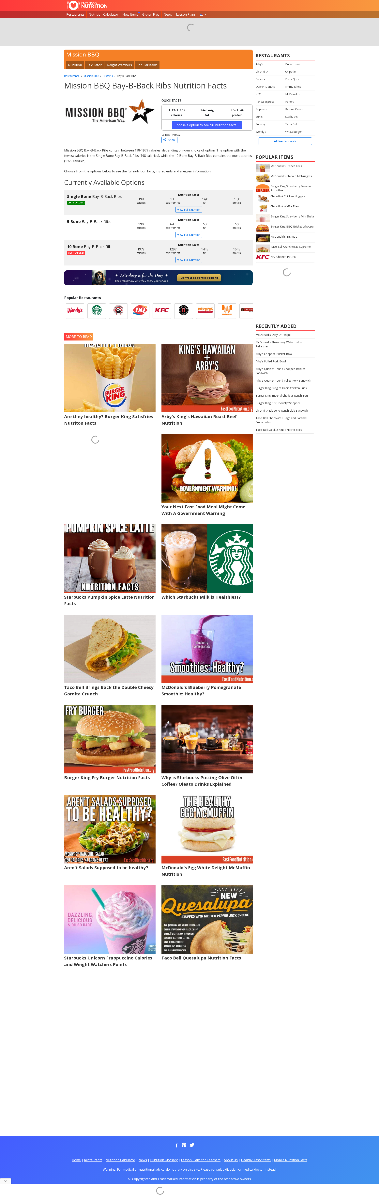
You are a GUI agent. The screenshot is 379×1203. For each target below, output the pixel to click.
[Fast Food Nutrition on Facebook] (176, 1145)
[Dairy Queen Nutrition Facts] (140, 311)
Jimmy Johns (293, 86)
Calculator (94, 65)
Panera (289, 101)
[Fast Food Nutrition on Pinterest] (184, 1145)
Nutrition (75, 65)
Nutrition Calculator (103, 14)
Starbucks (291, 117)
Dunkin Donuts (265, 86)
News (168, 14)
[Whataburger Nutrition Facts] (227, 311)
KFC (258, 94)
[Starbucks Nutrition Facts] (96, 311)
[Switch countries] (203, 14)
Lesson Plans (186, 14)
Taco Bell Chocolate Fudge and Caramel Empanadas (281, 420)
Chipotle (290, 71)
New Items (130, 14)
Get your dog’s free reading (199, 277)
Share (171, 140)
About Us (231, 1160)
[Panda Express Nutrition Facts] (118, 311)
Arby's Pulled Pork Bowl (271, 361)
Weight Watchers (119, 65)
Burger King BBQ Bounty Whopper (278, 403)
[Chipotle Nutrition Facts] (248, 311)
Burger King (292, 64)
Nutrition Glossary (164, 1160)
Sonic (259, 117)
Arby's (259, 64)
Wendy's (261, 132)
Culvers (260, 79)
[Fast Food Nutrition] (87, 5)
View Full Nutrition (188, 210)
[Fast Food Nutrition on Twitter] (191, 1145)
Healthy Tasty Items (256, 1160)
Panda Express (265, 101)
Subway (260, 124)
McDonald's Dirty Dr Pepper (274, 335)
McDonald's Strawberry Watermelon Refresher (279, 344)
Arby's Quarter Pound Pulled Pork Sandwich (283, 380)
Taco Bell (291, 124)
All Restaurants (285, 141)
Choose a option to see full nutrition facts (205, 125)
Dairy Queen (293, 79)
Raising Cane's (294, 109)
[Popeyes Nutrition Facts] (205, 311)
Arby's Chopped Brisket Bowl (274, 354)
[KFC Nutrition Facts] (162, 311)
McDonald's (292, 94)
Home (76, 1160)
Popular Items (147, 65)
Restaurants (75, 14)
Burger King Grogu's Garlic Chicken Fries (281, 388)
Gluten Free (150, 14)
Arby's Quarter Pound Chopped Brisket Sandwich (280, 371)
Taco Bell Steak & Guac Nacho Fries (279, 430)
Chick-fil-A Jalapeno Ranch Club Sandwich (282, 410)
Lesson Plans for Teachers (200, 1160)
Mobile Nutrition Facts (290, 1160)
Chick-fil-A (262, 71)
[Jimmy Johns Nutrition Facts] (183, 311)
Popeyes (261, 109)
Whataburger (293, 132)
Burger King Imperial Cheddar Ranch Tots (282, 395)
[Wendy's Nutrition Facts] (75, 311)
